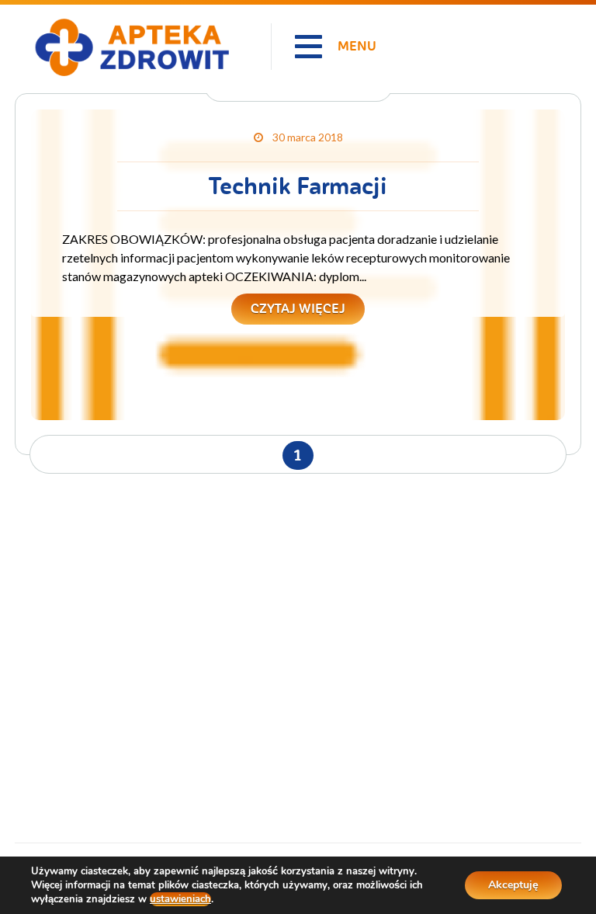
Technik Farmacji (298, 186)
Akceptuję (513, 885)
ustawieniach (180, 899)
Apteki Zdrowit (56, 9)
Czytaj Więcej (298, 308)
